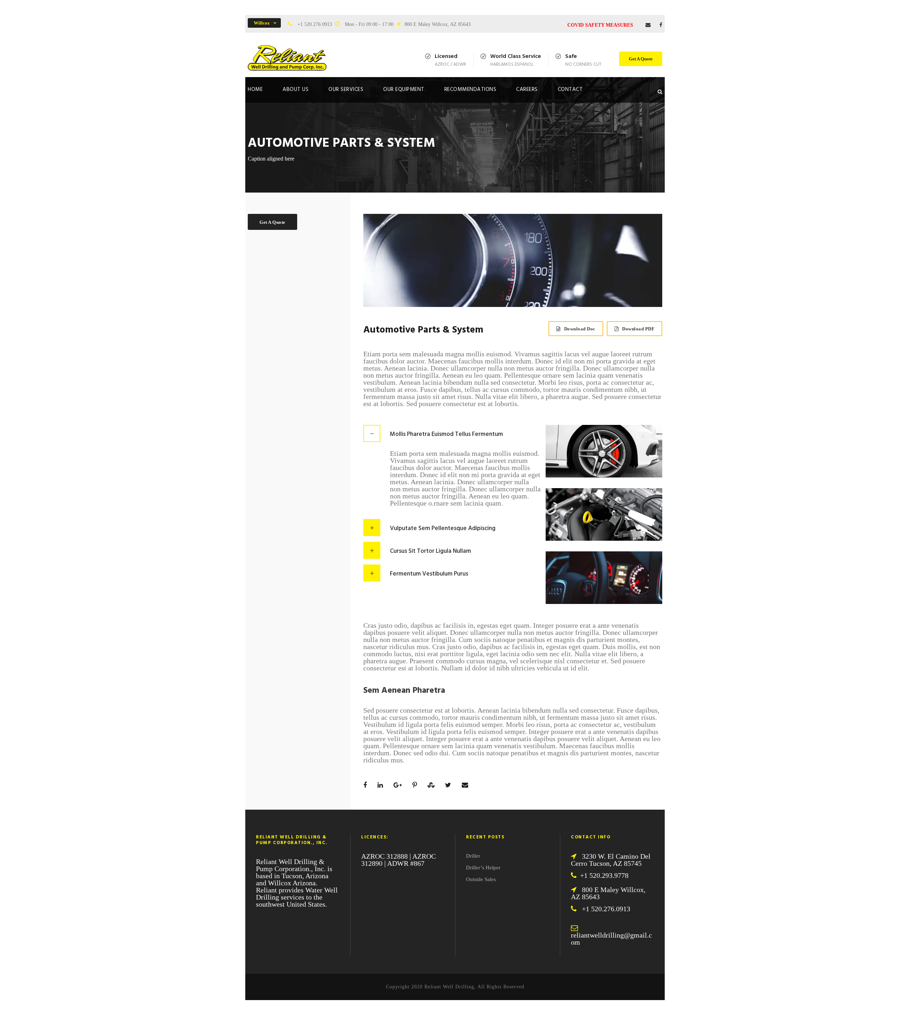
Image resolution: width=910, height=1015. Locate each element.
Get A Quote (641, 58)
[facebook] (660, 25)
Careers (527, 89)
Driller (473, 856)
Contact (570, 89)
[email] (648, 25)
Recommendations (470, 89)
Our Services (345, 89)
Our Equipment (403, 89)
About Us (296, 89)
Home (255, 89)
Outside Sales (481, 879)
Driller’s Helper (483, 867)
